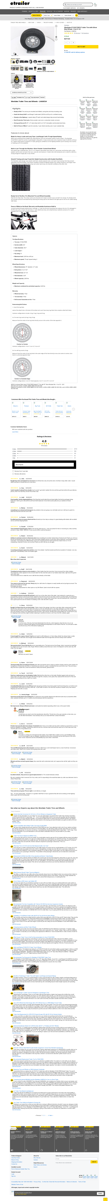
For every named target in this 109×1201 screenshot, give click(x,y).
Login (12, 1174)
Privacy (57, 1162)
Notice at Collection (72, 1181)
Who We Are (37, 1157)
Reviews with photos (20, 474)
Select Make (57, 15)
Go (76, 15)
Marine (66, 11)
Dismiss (100, 1193)
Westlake (66, 25)
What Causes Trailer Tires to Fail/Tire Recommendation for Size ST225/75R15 (34, 937)
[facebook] (84, 1176)
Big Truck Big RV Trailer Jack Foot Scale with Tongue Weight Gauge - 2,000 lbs (38, 412)
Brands (73, 11)
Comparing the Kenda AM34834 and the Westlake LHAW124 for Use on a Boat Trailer (36, 1079)
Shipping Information (16, 1162)
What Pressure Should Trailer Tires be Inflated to (26, 872)
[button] (73, 409)
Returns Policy (15, 1160)
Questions (85, 33)
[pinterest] (88, 1176)
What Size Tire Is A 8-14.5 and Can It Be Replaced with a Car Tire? (31, 846)
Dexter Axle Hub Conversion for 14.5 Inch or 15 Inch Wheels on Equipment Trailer (35, 814)
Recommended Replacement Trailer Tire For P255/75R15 (28, 1059)
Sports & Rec (33, 11)
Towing (24, 11)
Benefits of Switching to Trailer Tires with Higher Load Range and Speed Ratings (35, 976)
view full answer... (16, 878)
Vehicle (49, 11)
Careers (36, 1160)
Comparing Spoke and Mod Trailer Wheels (25, 927)
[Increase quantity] (73, 42)
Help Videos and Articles (40, 1165)
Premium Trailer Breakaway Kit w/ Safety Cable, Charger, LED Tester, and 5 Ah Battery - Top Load (27, 412)
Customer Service (69, 8)
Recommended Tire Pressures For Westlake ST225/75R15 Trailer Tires (32, 957)
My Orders (81, 8)
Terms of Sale (82, 1181)
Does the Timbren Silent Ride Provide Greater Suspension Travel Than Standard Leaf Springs (38, 1047)
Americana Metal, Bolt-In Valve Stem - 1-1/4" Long (69, 412)
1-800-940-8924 (40, 7)
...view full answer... (16, 822)
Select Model (68, 15)
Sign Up (13, 1176)
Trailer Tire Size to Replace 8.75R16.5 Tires (25, 835)
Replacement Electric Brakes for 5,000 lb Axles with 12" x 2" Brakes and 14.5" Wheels (36, 1026)
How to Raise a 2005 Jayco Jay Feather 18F (25, 881)
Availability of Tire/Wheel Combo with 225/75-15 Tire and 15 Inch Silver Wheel (34, 915)
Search (35, 1167)
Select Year (47, 15)
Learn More (15, 432)
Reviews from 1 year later (21, 471)
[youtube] (96, 1176)
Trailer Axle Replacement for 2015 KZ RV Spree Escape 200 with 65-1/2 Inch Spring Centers (38, 1014)
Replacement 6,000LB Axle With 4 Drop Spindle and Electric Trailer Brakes (33, 856)
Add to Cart (81, 46)
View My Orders (15, 1157)
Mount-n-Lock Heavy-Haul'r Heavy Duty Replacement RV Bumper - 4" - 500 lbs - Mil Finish (16, 412)
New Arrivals (82, 11)
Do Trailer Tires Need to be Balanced (23, 1091)
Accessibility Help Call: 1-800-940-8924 (21, 1181)
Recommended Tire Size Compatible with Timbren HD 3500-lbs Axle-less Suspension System (38, 904)
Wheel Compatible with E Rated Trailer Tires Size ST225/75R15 (30, 825)
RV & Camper (58, 11)
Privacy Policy (37, 1181)
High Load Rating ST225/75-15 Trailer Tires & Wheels (28, 947)
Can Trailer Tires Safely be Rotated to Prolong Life (27, 1102)
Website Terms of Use (17, 1184)
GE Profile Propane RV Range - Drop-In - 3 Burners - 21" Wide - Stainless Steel (48, 412)
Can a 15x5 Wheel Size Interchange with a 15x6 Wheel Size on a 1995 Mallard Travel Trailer (38, 1003)
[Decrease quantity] (66, 42)
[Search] (65, 4)
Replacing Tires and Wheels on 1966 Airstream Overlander (29, 1069)
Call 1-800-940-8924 (20, 1194)
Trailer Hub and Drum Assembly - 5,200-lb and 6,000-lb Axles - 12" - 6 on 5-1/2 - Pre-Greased (59, 412)
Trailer (42, 11)
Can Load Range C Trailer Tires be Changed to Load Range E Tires (31, 992)
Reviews (77, 33)
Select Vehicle (36, 15)
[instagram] (92, 1176)
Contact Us (14, 1164)
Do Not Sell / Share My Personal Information (53, 1181)
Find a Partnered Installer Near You (20, 1169)
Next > (51, 1115)
